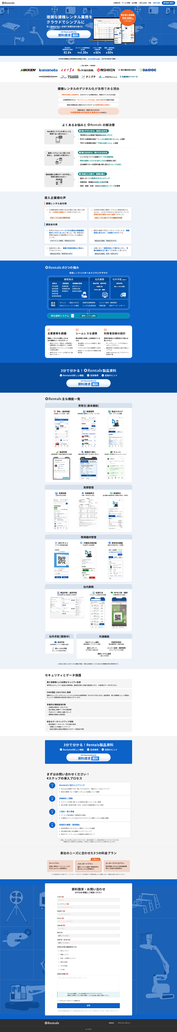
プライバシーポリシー (124, 1023)
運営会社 (111, 1023)
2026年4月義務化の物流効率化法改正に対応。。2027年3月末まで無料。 (88, 59)
